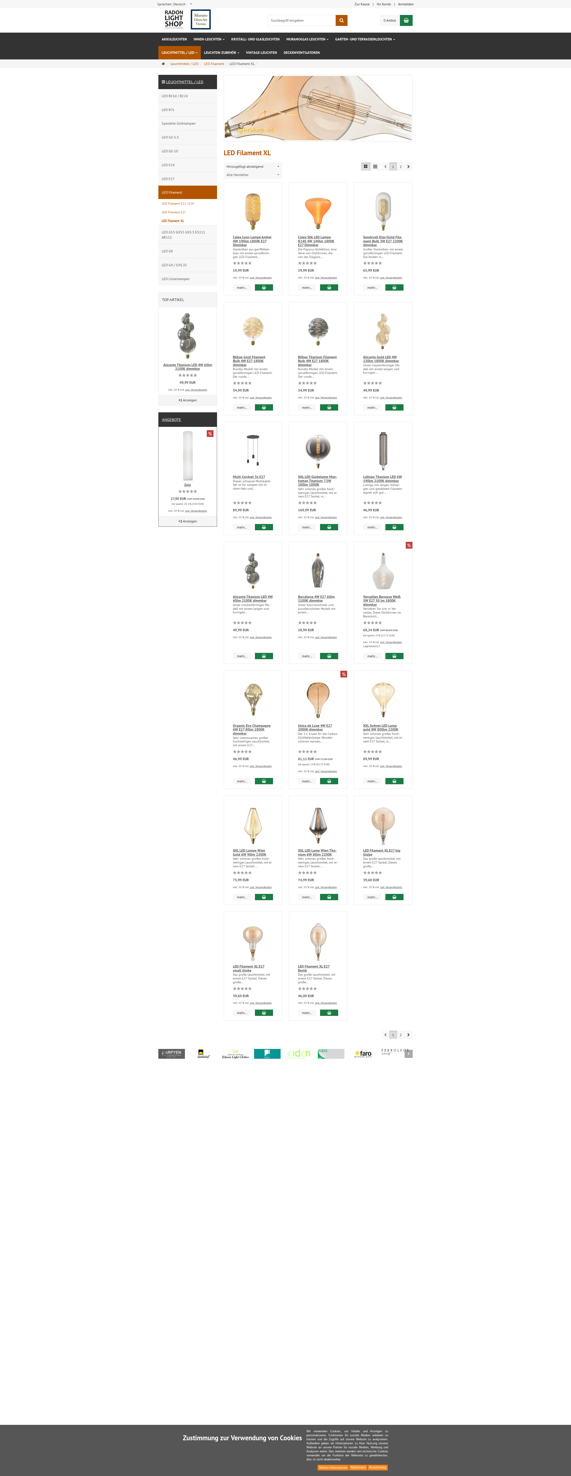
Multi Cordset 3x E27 (249, 476)
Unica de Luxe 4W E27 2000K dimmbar (315, 727)
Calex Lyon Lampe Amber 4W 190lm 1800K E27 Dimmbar (252, 241)
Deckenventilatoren (302, 52)
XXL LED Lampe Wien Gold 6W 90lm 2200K (249, 852)
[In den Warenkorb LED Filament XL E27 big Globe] (394, 897)
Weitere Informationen (333, 1467)
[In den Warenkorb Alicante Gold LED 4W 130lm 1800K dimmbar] (394, 407)
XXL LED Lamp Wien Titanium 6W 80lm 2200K (317, 852)
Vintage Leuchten (261, 52)
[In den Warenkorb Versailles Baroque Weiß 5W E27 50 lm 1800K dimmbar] (394, 656)
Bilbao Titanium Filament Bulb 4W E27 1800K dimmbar (317, 361)
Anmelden (406, 4)
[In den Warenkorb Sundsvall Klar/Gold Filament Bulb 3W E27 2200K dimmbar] (394, 287)
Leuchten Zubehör (220, 52)
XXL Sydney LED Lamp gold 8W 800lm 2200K (380, 727)
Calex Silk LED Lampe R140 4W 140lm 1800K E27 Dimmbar (316, 241)
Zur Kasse (362, 4)
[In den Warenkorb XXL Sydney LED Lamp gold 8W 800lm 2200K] (394, 781)
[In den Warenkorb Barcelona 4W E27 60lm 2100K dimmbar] (329, 656)
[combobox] (174, 4)
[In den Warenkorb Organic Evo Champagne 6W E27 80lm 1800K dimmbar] (264, 781)
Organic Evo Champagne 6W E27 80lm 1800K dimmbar (252, 729)
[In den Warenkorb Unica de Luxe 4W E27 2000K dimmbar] (329, 781)
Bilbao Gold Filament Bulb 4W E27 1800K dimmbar (249, 361)
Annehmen (377, 1467)
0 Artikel (390, 20)
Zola (187, 484)
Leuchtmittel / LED (178, 52)
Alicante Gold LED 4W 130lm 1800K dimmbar (381, 359)
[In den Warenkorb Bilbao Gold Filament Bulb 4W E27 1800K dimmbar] (264, 407)
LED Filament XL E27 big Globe (381, 852)
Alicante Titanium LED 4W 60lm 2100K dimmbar (253, 598)
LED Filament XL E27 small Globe (249, 968)
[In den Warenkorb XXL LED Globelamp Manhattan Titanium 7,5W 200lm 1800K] (329, 527)
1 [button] (393, 166)
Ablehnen (358, 1467)
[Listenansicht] (365, 166)
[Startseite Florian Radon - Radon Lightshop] (187, 19)
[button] (408, 166)
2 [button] (401, 166)
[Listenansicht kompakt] (375, 166)
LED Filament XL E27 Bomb (314, 968)
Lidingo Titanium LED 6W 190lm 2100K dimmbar (382, 478)
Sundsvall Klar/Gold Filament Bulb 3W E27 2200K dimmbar (383, 241)
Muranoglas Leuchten (306, 39)
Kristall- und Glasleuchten (255, 39)
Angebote (171, 419)
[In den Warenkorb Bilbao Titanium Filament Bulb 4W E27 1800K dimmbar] (329, 407)
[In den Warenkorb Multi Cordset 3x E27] (264, 527)
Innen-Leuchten (208, 39)
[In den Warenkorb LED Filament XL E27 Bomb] (329, 1013)
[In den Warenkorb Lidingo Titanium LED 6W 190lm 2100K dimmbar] (394, 527)
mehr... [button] (242, 287)
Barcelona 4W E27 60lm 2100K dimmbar (316, 598)
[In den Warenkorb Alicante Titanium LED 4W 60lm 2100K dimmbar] (264, 656)
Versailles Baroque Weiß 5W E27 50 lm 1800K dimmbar (382, 600)
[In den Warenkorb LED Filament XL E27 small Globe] (264, 1013)
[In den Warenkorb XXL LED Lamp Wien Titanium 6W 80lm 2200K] (329, 897)
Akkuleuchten (174, 39)
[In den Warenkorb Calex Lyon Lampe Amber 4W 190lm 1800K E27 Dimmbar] (264, 287)
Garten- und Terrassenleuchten (364, 39)
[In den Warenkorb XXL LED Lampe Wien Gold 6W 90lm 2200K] (264, 897)
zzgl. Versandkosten (261, 277)
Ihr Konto (384, 4)
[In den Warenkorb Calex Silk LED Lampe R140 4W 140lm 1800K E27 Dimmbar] (329, 287)
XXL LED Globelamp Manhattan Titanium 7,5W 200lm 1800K (317, 480)
